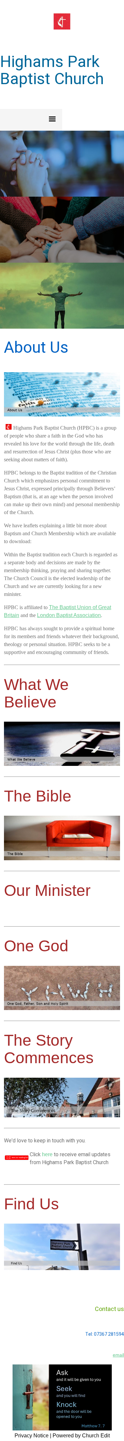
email (118, 1355)
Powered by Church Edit (81, 1435)
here (47, 1154)
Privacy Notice (32, 1435)
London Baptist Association (69, 615)
